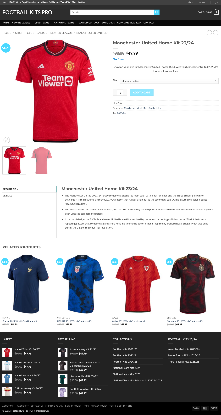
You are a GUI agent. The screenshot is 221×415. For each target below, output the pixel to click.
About (191, 2)
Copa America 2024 (129, 23)
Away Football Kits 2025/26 (183, 349)
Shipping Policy (54, 406)
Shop (19, 32)
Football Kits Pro (27, 12)
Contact (202, 2)
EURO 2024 (108, 23)
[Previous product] (215, 32)
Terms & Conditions (121, 406)
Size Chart (118, 59)
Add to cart (141, 92)
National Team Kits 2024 (126, 367)
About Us (7, 406)
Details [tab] (7, 196)
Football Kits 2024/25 (125, 361)
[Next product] (209, 32)
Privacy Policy (99, 406)
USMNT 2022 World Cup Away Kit (74, 321)
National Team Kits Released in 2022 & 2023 (137, 380)
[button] (215, 2)
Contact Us (37, 406)
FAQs (86, 406)
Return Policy (73, 406)
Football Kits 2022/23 (125, 349)
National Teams (64, 23)
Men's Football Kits (152, 108)
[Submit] (157, 12)
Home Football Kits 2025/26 (184, 355)
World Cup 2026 (89, 23)
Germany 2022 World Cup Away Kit (185, 321)
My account (22, 406)
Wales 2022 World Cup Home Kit (129, 321)
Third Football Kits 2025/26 (183, 361)
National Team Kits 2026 (126, 374)
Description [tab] (10, 189)
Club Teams (42, 23)
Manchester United (92, 32)
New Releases (21, 23)
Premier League (60, 32)
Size (115, 80)
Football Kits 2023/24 (125, 355)
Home (6, 23)
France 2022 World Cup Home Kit (19, 321)
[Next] (102, 91)
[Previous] (8, 91)
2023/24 (121, 113)
